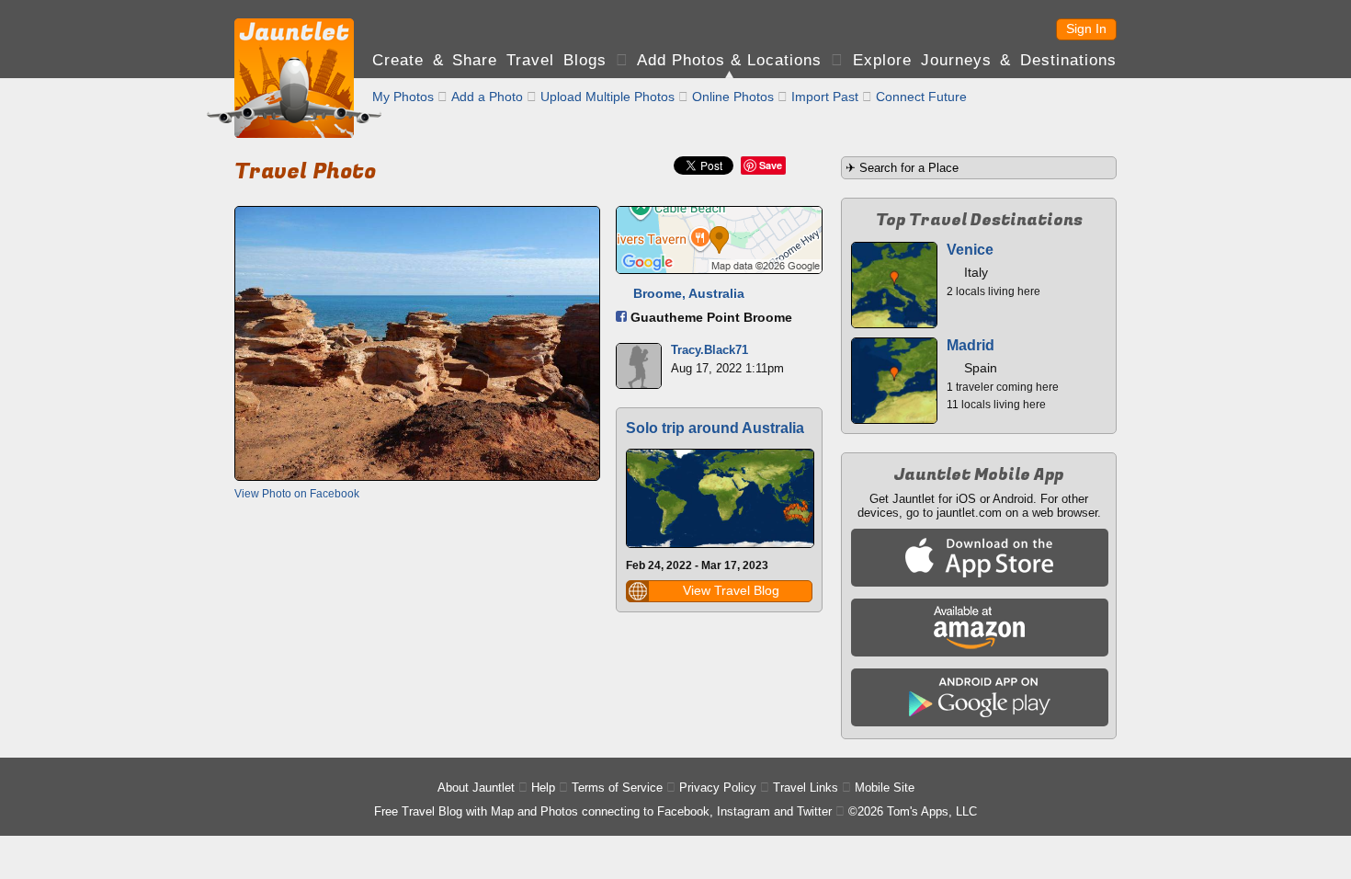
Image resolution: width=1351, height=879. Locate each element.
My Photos (403, 96)
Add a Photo (487, 96)
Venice (970, 249)
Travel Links (805, 787)
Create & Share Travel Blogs (489, 60)
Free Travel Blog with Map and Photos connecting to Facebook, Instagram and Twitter (603, 811)
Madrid (970, 345)
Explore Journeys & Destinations (985, 60)
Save (770, 165)
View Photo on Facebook (296, 493)
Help (543, 787)
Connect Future (921, 96)
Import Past (824, 96)
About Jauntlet (476, 787)
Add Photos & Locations (729, 60)
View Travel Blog (731, 590)
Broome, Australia (688, 293)
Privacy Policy (717, 787)
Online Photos (733, 96)
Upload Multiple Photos (607, 96)
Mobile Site (884, 787)
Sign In (1086, 28)
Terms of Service (617, 787)
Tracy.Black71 (709, 350)
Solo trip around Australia (715, 428)
